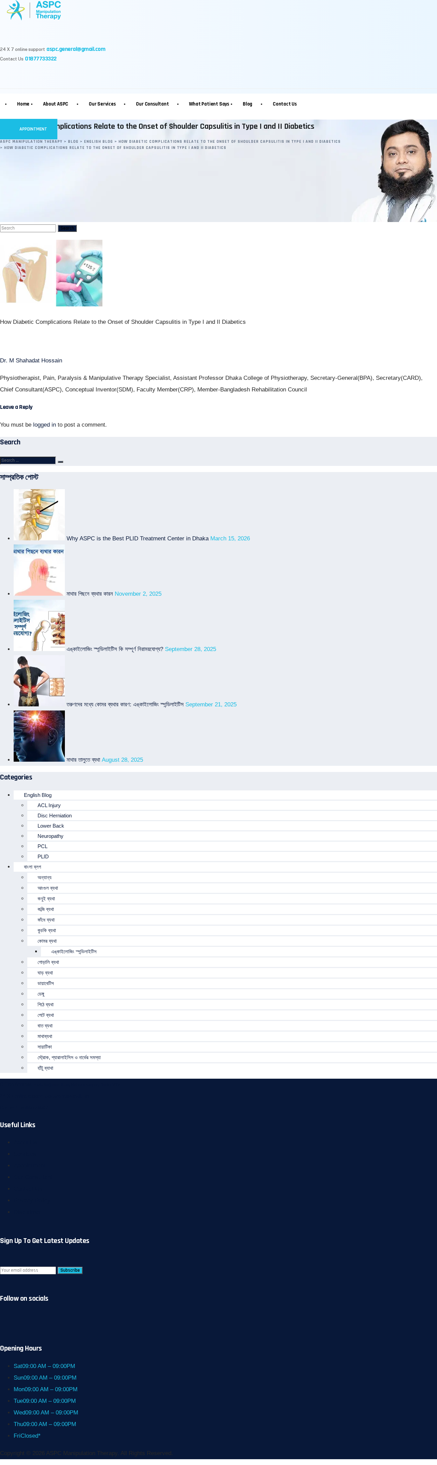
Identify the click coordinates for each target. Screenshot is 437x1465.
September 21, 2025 (211, 704)
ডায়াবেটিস (46, 983)
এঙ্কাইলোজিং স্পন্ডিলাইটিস (74, 951)
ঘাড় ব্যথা (45, 973)
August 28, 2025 (122, 760)
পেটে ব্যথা (46, 1015)
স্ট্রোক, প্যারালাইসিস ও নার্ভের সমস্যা (69, 1057)
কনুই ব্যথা (46, 898)
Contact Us (285, 104)
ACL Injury (49, 805)
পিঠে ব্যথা (46, 1004)
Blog (247, 104)
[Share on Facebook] (22, 341)
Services (25, 1154)
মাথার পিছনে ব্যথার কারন (90, 594)
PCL (42, 846)
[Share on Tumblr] (62, 341)
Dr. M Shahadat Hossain (31, 360)
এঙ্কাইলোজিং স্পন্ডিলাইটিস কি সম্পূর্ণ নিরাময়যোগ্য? (115, 649)
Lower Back (51, 826)
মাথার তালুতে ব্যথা (83, 760)
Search (67, 228)
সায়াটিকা (45, 1047)
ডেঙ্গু (41, 994)
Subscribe (70, 1270)
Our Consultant (152, 104)
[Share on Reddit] (123, 341)
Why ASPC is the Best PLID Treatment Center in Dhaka (138, 538)
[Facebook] (22, 76)
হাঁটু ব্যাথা (45, 1068)
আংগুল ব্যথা (48, 888)
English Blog (38, 795)
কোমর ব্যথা (47, 941)
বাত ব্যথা (45, 1025)
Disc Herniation (55, 815)
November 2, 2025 (138, 594)
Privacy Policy (32, 1200)
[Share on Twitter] (42, 341)
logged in (44, 424)
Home (23, 104)
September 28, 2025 (190, 649)
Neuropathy (51, 836)
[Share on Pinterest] (82, 341)
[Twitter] (42, 76)
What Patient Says (209, 104)
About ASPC (55, 104)
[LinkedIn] (62, 76)
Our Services (102, 104)
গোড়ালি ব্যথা (48, 962)
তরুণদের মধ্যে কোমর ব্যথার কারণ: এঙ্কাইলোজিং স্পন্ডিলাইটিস (125, 704)
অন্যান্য (45, 877)
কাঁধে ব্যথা (46, 920)
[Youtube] (82, 76)
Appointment (32, 129)
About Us (25, 1142)
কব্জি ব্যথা (46, 909)
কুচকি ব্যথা (47, 930)
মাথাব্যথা (45, 1036)
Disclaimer (27, 1212)
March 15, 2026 (230, 538)
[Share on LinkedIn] (103, 341)
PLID (43, 856)
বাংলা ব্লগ (32, 867)
